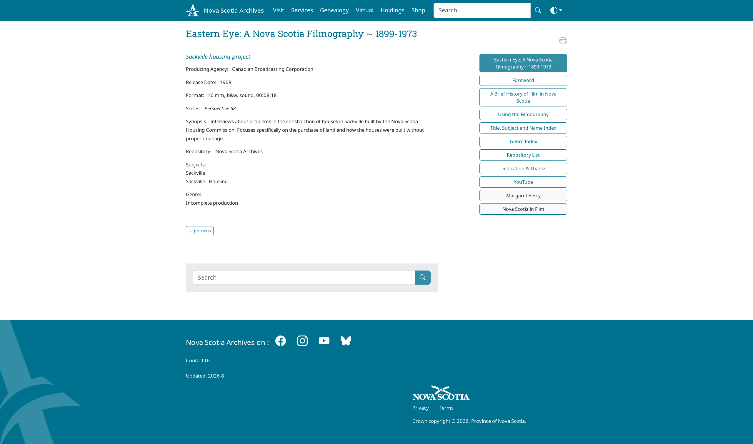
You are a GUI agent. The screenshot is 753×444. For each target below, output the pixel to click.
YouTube (523, 182)
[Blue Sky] (346, 341)
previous (202, 230)
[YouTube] (324, 341)
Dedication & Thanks (523, 168)
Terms (446, 407)
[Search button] (538, 10)
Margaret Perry (523, 195)
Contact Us (198, 360)
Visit (278, 10)
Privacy (420, 407)
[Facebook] (281, 341)
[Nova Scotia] (441, 393)
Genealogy (334, 10)
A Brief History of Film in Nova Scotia (523, 97)
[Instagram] (302, 341)
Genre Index (523, 141)
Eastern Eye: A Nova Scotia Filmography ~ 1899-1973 (523, 63)
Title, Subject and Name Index (523, 128)
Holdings (392, 10)
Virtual (365, 10)
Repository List (523, 155)
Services (302, 10)
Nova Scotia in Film (523, 209)
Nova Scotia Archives (234, 10)
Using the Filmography (523, 114)
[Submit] (423, 278)
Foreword (523, 80)
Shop (418, 10)
